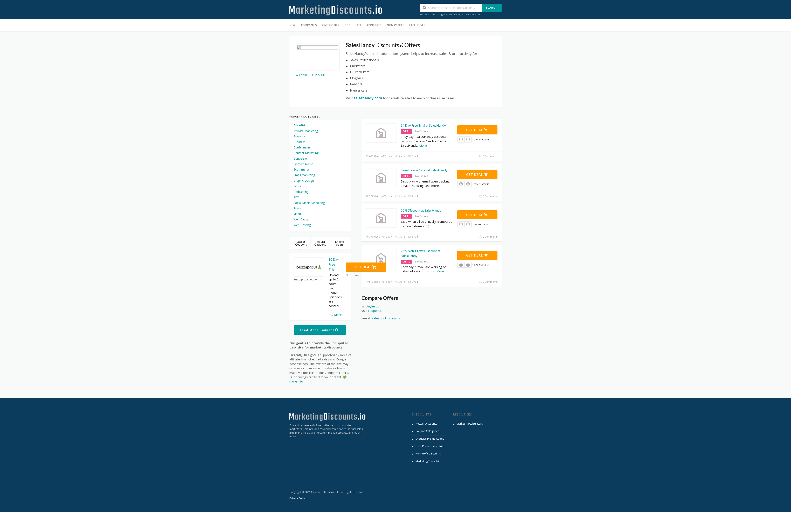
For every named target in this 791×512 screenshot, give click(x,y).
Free (359, 25)
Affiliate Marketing (306, 131)
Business (299, 142)
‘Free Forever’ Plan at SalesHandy (424, 170)
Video (297, 214)
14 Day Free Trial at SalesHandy (423, 125)
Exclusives (417, 25)
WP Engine (454, 14)
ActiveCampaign (471, 14)
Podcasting (301, 192)
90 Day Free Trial (334, 264)
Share (401, 156)
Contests (374, 25)
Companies (309, 25)
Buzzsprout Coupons (307, 279)
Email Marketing (304, 175)
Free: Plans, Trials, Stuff (429, 446)
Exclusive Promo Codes (429, 438)
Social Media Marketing (309, 203)
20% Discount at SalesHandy (421, 210)
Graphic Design (304, 180)
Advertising (301, 125)
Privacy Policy (297, 498)
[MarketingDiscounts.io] (335, 10)
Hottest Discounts (426, 423)
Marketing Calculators (469, 423)
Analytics (299, 136)
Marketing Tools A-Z (427, 461)
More (423, 145)
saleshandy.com (368, 98)
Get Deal (475, 130)
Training (299, 208)
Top (347, 25)
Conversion (301, 158)
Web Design (302, 219)
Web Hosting (302, 225)
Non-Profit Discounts (428, 453)
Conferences (302, 147)
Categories (330, 25)
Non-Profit (395, 25)
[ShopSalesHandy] (318, 57)
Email (414, 156)
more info (296, 381)
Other (297, 186)
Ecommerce (302, 169)
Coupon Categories (427, 431)
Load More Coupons (318, 330)
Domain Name (303, 164)
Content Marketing (306, 153)
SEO (296, 197)
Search (492, 7)
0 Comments (489, 156)
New (292, 25)
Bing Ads (442, 14)
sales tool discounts (386, 318)
